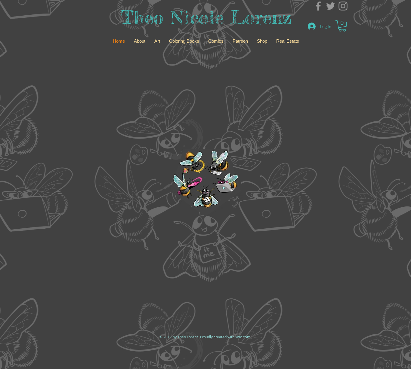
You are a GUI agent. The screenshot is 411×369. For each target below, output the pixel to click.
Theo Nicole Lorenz (205, 17)
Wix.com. (243, 337)
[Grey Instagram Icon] (343, 6)
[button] (342, 26)
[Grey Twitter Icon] (331, 6)
